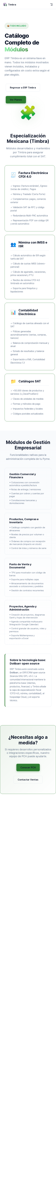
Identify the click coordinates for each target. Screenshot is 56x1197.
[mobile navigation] (51, 4)
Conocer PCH (28, 767)
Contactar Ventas (28, 779)
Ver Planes (16, 99)
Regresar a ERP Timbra (23, 87)
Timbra (12, 4)
